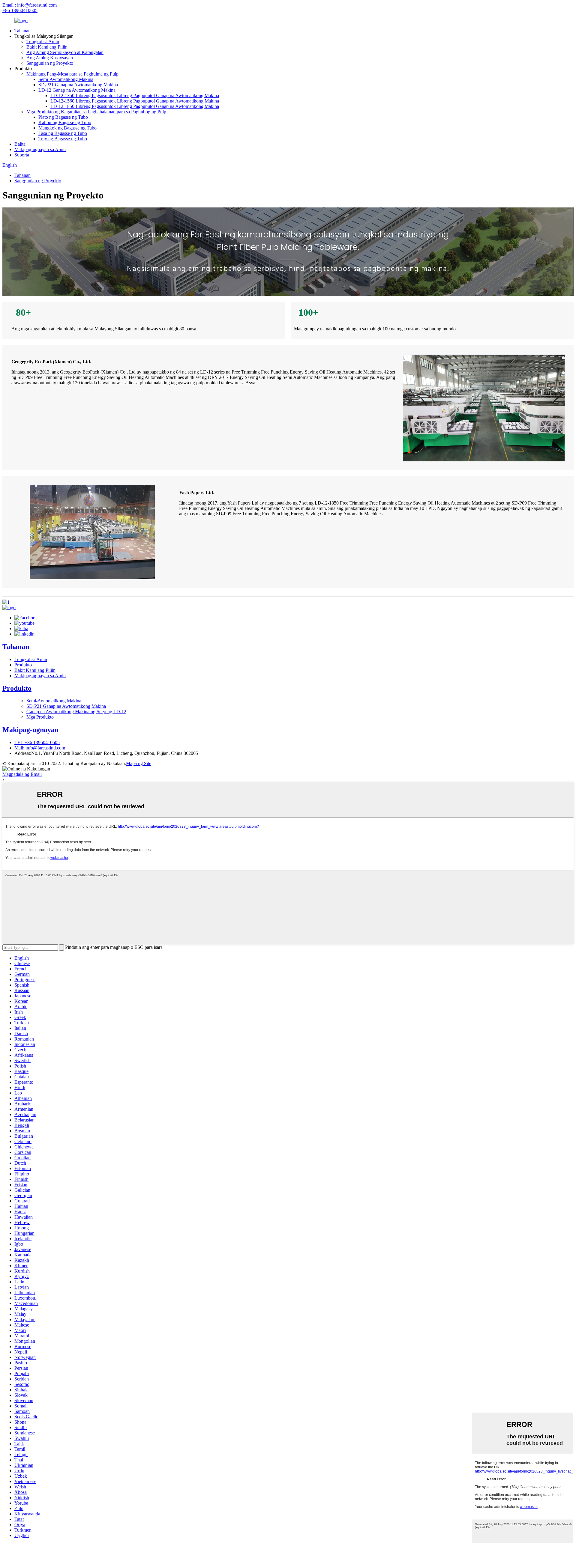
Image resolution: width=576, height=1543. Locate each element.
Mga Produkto (40, 716)
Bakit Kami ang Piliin (47, 46)
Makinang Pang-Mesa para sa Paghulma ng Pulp (72, 73)
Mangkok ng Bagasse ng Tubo (67, 127)
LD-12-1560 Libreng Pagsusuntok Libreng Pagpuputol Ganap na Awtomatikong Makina (134, 100)
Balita (20, 144)
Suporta (21, 154)
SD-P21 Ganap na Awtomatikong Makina (78, 84)
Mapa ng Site (138, 763)
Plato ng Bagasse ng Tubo (63, 117)
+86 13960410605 (20, 10)
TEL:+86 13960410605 (37, 742)
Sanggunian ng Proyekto (49, 63)
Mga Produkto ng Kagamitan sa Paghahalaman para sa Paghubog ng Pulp (96, 111)
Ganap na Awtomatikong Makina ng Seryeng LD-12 (76, 711)
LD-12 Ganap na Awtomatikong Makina (77, 90)
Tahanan (22, 30)
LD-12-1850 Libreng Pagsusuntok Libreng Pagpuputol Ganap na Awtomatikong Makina (134, 106)
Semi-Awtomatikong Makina (65, 79)
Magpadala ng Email (22, 774)
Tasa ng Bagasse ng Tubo (62, 133)
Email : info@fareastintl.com (29, 4)
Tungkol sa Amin (42, 41)
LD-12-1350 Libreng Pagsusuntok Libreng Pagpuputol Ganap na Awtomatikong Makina (134, 95)
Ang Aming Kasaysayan (49, 57)
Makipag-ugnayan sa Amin (40, 149)
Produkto (23, 664)
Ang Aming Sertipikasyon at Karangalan (65, 52)
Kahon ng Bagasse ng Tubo (64, 122)
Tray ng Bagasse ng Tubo (62, 138)
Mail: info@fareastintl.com (39, 747)
